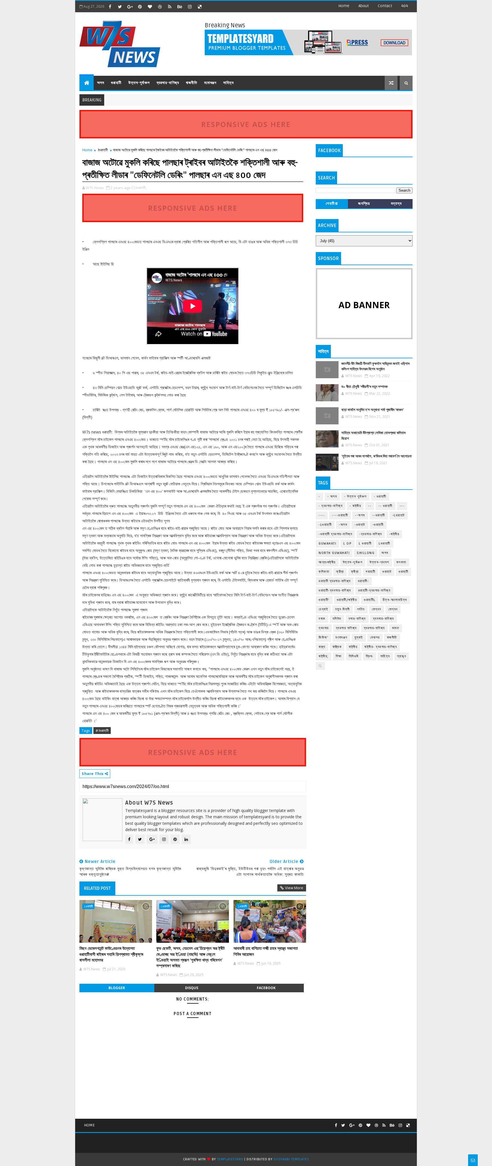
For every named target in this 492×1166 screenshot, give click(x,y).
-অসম (343, 525)
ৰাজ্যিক (337, 647)
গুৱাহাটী (116, 82)
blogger (116, 987)
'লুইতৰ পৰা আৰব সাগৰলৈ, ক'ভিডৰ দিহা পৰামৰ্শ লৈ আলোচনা (376, 456)
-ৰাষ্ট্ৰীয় (394, 534)
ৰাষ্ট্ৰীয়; (324, 656)
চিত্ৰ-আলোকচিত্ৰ (395, 600)
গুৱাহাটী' (324, 600)
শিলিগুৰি (354, 656)
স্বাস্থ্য (401, 656)
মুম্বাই (358, 637)
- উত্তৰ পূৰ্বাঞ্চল (355, 496)
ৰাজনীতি (191, 82)
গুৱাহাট (386, 572)
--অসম (360, 515)
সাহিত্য (228, 82)
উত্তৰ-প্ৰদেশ (379, 562)
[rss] (169, 6)
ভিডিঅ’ (323, 637)
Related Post (97, 888)
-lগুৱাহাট (398, 515)
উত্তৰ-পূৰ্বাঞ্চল (139, 82)
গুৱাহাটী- (363, 581)
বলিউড (337, 619)
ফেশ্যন (393, 609)
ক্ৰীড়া (355, 572)
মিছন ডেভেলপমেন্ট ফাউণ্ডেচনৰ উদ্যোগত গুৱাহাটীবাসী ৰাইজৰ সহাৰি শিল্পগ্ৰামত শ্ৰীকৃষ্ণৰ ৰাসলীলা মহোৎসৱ (111, 954)
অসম (100, 82)
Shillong (365, 553)
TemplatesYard (230, 1159)
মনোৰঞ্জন (210, 82)
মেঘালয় (375, 637)
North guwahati (334, 553)
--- (402, 506)
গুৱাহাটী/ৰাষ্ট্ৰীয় (347, 600)
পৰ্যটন (361, 609)
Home (343, 5)
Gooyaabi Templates (291, 1159)
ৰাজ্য (322, 647)
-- (369, 506)
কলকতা (401, 562)
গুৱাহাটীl (370, 600)
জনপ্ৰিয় (364, 203)
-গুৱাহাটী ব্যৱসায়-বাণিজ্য (335, 534)
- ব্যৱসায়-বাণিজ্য (331, 506)
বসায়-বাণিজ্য (357, 619)
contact (385, 5)
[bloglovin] (149, 6)
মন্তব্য (396, 203)
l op (347, 543)
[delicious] (199, 6)
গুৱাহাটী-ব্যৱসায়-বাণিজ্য (374, 590)
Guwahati (327, 543)
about (363, 5)
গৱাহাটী (370, 572)
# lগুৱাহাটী (102, 730)
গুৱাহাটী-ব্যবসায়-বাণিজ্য (335, 590)
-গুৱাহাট (359, 525)
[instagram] (189, 6)
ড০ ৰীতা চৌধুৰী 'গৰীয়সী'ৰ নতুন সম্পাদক (364, 386)
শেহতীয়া (332, 203)
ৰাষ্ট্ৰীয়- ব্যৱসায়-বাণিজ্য (380, 647)
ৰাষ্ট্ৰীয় (353, 647)
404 (404, 5)
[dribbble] (159, 6)
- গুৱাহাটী (380, 496)
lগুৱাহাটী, (141, 187)
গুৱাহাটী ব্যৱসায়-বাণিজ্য (335, 581)
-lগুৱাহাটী (325, 525)
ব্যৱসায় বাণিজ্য (346, 628)
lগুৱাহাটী (103, 149)
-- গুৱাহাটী (385, 506)
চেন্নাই (323, 609)
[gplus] (130, 6)
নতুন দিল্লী (342, 609)
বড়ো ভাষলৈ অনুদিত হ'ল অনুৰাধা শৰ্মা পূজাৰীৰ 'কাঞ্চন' (372, 410)
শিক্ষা (339, 656)
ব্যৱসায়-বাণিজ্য (168, 82)
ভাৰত (395, 628)
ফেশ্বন (376, 609)
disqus (191, 987)
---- (322, 515)
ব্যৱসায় (324, 628)
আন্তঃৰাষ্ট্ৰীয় (327, 562)
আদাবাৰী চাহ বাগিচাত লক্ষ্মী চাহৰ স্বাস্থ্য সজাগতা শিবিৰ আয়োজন (265, 951)
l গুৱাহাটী (365, 543)
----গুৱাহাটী (340, 515)
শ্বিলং (369, 656)
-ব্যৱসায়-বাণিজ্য (370, 534)
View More (294, 887)
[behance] (179, 6)
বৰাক (322, 619)
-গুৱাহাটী (378, 525)
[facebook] (110, 6)
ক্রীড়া (340, 572)
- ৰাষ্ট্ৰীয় (355, 506)
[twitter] (120, 6)
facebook (266, 987)
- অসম (332, 496)
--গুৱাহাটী (378, 515)
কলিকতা (324, 572)
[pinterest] (140, 6)
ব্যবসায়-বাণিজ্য (383, 619)
